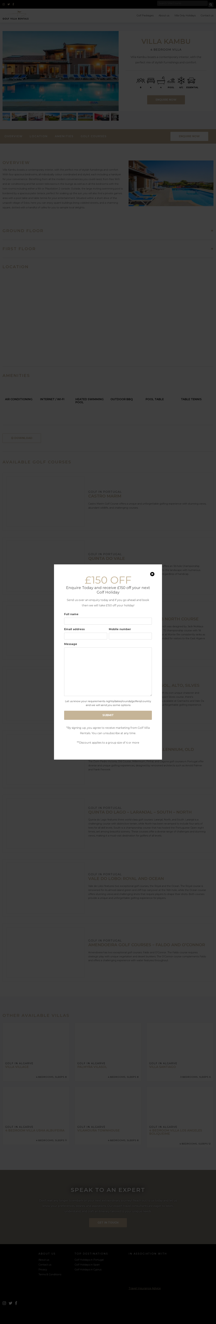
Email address (74, 629)
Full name (71, 614)
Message (70, 644)
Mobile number (120, 629)
